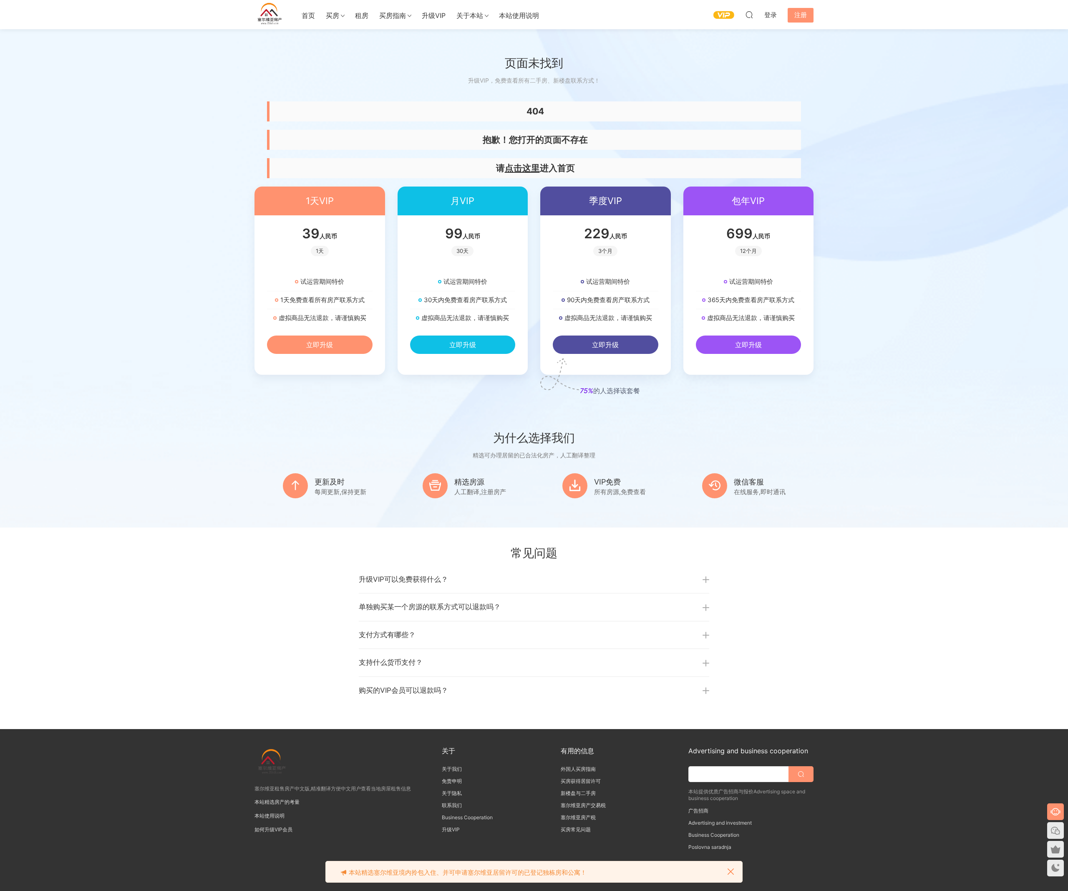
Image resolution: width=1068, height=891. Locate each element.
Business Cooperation (467, 817)
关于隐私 (452, 793)
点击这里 (522, 168)
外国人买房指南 (578, 769)
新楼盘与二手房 (578, 793)
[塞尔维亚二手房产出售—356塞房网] (269, 14)
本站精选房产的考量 (277, 802)
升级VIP (434, 15)
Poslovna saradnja (709, 847)
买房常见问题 (576, 829)
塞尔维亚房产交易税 (583, 805)
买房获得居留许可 (581, 781)
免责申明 (452, 781)
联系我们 (452, 805)
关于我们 (452, 769)
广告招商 (698, 811)
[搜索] (749, 14)
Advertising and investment (720, 823)
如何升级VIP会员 (273, 829)
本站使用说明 (519, 15)
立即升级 (319, 345)
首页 (308, 15)
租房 (361, 15)
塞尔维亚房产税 (578, 817)
